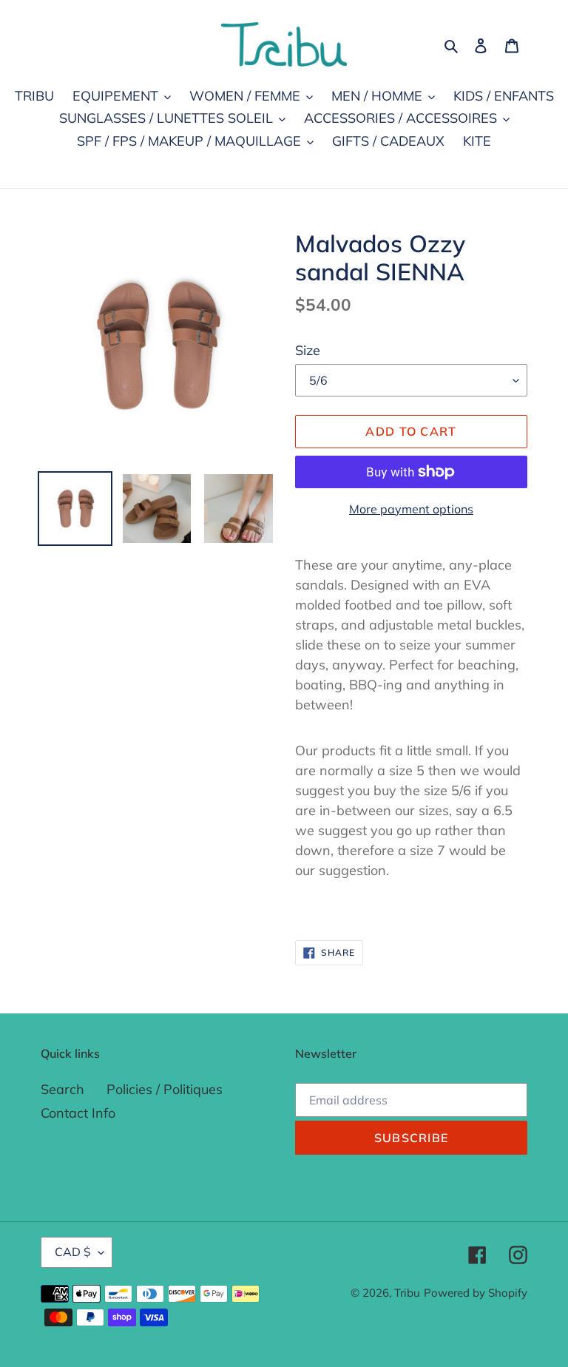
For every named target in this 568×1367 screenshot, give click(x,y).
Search (62, 1089)
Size (307, 350)
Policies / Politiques (164, 1089)
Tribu (407, 1293)
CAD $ (73, 1251)
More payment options (411, 509)
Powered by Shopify (475, 1293)
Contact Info (78, 1112)
